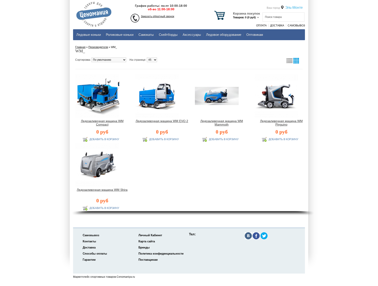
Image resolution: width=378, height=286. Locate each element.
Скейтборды (168, 34)
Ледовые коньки (88, 34)
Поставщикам (148, 259)
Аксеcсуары (192, 34)
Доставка (277, 25)
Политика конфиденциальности (161, 253)
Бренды (144, 247)
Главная (80, 47)
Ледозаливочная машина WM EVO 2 (162, 121)
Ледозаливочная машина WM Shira (102, 189)
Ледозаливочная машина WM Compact (102, 122)
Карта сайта (146, 241)
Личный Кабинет (150, 235)
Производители (98, 47)
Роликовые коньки (119, 34)
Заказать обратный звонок (157, 16)
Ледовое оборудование (223, 34)
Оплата (261, 25)
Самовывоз (296, 25)
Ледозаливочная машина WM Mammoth (221, 122)
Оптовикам (254, 34)
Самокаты (146, 34)
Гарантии (89, 259)
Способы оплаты (95, 253)
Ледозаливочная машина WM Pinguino (281, 122)
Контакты (89, 241)
